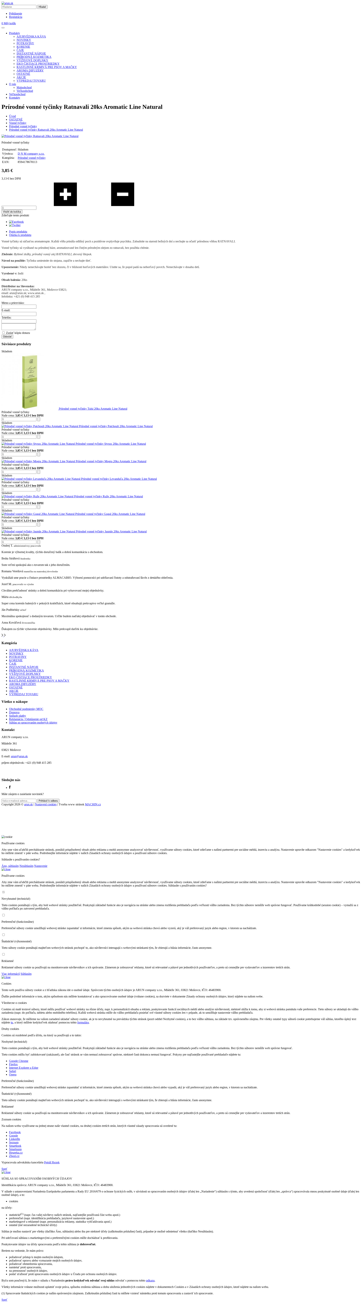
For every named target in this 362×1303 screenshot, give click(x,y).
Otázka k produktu (20, 235)
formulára (83, 1022)
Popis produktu (18, 231)
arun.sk (28, 804)
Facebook (15, 1132)
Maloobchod (24, 87)
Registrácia (15, 16)
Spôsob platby (17, 715)
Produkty (14, 33)
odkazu (150, 1280)
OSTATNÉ (23, 73)
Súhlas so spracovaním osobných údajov (33, 722)
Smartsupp (15, 1149)
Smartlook (15, 1145)
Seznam (13, 1142)
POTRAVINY (25, 43)
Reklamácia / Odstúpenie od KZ (28, 719)
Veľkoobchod (25, 90)
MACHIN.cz (93, 804)
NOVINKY (24, 39)
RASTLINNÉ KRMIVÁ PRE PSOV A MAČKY (47, 67)
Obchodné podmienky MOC (26, 709)
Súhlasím (26, 973)
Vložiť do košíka (12, 211)
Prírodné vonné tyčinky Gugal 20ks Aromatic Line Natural (110, 514)
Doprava (14, 712)
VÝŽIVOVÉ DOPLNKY (32, 60)
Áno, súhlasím (10, 865)
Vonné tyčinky (17, 122)
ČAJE (20, 50)
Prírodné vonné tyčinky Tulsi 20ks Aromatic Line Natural (93, 408)
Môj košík (9, 23)
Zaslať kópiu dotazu (18, 332)
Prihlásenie (15, 13)
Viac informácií (11, 973)
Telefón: (6, 317)
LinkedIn (14, 1139)
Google (13, 1135)
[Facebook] (16, 221)
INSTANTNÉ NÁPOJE (31, 53)
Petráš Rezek (52, 1162)
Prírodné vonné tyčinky (23, 126)
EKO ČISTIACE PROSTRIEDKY (38, 63)
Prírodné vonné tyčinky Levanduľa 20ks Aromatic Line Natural (119, 478)
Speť (4, 1168)
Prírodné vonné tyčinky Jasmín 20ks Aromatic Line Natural (111, 531)
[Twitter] (15, 225)
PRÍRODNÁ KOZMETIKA (34, 56)
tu (12, 1022)
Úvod (12, 116)
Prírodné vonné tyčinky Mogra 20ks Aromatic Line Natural (111, 461)
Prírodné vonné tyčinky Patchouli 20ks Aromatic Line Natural (116, 426)
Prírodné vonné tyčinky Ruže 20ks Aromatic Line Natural (108, 496)
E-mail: (6, 310)
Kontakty (14, 97)
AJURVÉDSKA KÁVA (31, 36)
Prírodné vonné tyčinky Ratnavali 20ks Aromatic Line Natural (46, 129)
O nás (12, 84)
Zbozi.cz (14, 1156)
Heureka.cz (16, 1152)
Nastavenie (40, 865)
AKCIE (21, 77)
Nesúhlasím (26, 865)
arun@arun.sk (19, 756)
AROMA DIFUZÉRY (30, 70)
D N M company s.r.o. (31, 153)
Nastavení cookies (46, 804)
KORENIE (23, 46)
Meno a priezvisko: (13, 302)
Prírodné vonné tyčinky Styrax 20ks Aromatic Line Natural (111, 443)
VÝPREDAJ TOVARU (31, 80)
